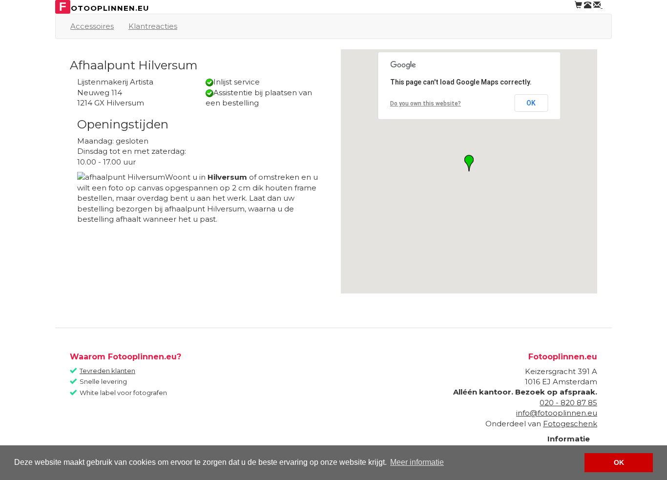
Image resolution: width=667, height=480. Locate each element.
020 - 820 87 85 (568, 402)
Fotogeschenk (570, 423)
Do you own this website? (425, 103)
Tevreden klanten (107, 371)
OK (531, 103)
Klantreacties (152, 26)
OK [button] (619, 462)
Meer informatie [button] (417, 462)
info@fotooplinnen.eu (556, 412)
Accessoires (92, 26)
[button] (469, 163)
